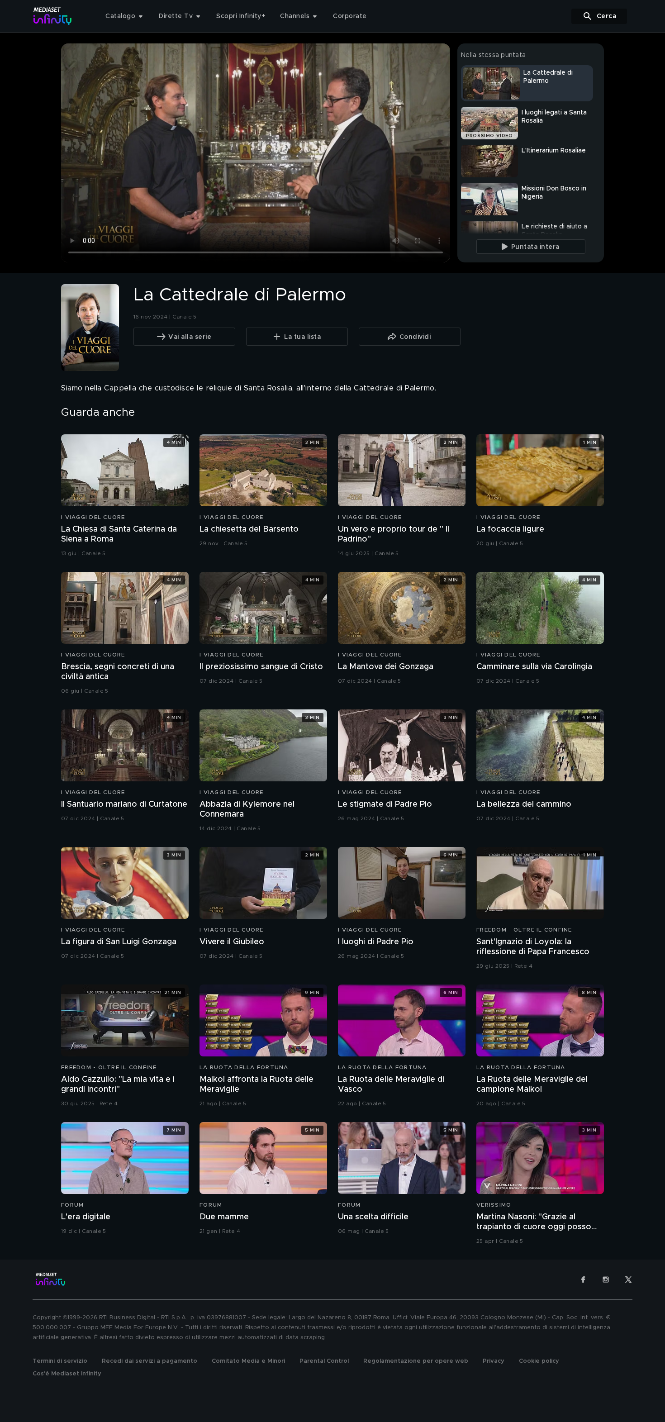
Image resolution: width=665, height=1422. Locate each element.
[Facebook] (583, 1279)
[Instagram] (606, 1279)
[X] (628, 1279)
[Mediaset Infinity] (53, 16)
